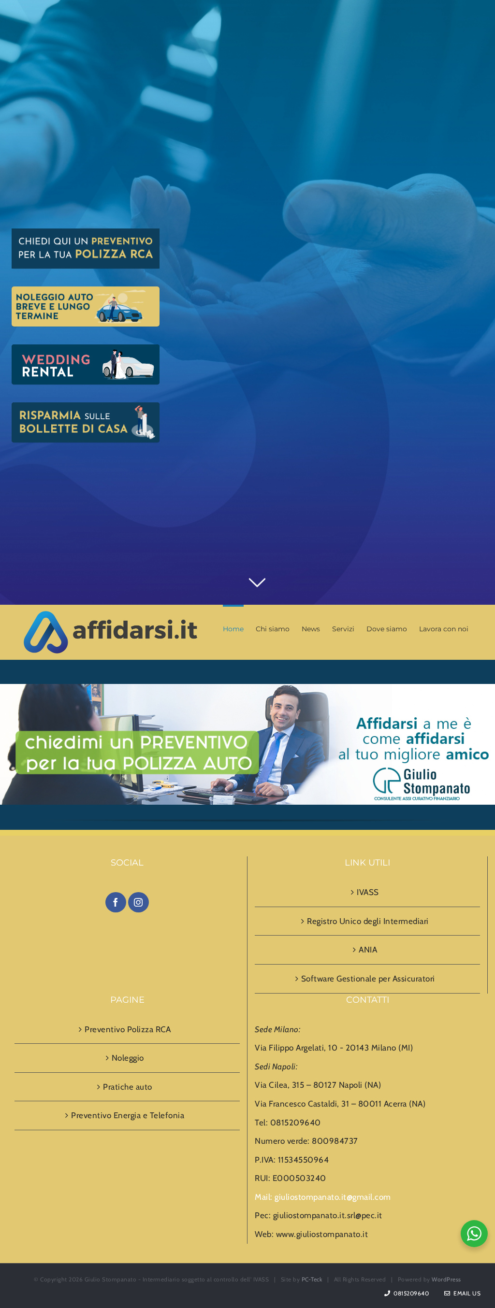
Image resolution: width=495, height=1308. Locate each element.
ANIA (368, 949)
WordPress (446, 1279)
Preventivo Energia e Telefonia (127, 1115)
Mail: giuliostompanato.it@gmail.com (323, 1197)
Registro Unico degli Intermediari (368, 921)
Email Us (465, 1293)
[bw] (247, 693)
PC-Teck (312, 1279)
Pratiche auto (127, 1087)
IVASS (368, 892)
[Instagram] (138, 902)
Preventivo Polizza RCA (128, 1029)
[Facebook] (115, 902)
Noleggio (128, 1058)
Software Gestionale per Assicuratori (368, 978)
